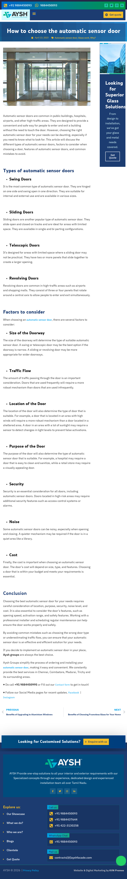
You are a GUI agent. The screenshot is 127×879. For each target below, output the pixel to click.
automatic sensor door (39, 319)
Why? (93, 37)
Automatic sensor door (66, 37)
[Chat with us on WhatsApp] (121, 861)
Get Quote (112, 156)
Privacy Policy (31, 870)
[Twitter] (111, 5)
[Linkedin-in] (122, 5)
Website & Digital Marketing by (99, 870)
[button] (34, 13)
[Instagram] (117, 5)
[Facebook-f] (106, 5)
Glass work (83, 37)
